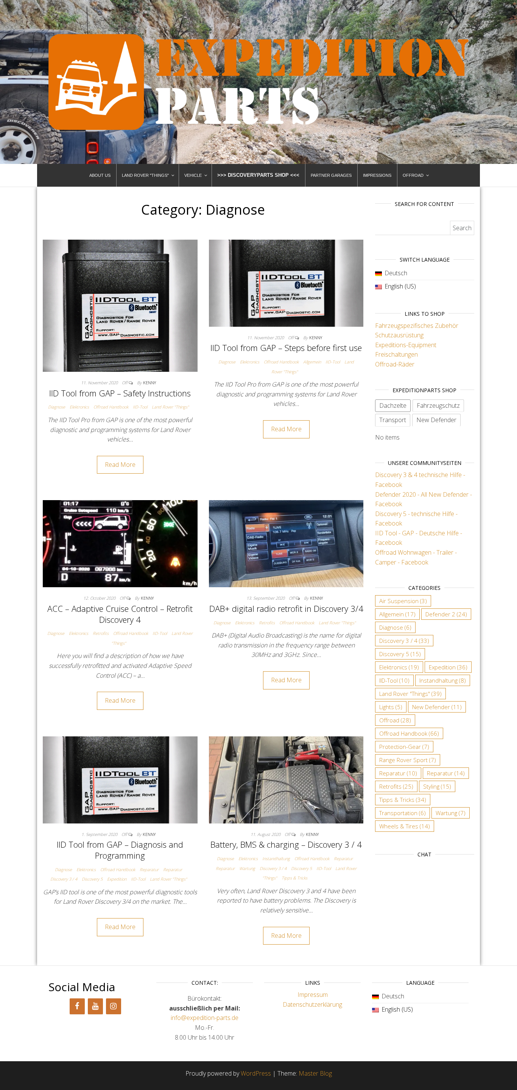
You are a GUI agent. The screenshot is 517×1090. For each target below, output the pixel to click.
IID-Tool (140, 407)
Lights (390, 707)
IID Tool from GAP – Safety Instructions (120, 393)
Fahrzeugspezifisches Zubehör (416, 325)
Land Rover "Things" (170, 407)
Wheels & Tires (404, 826)
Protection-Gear (404, 746)
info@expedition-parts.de (204, 1018)
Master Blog (315, 1073)
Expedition (116, 879)
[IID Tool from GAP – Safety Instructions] (120, 305)
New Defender (437, 707)
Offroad (395, 720)
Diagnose (56, 407)
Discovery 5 (92, 879)
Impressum (312, 994)
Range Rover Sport (407, 760)
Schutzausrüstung (399, 335)
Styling (437, 786)
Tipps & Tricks (294, 878)
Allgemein (312, 362)
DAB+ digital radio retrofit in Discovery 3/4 (286, 608)
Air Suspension (403, 601)
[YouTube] (95, 1006)
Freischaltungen (396, 354)
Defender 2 (446, 614)
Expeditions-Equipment (405, 345)
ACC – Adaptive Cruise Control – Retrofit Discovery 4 (120, 614)
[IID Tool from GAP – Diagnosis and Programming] (120, 779)
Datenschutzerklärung (312, 1004)
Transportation (402, 813)
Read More (120, 464)
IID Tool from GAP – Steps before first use (286, 347)
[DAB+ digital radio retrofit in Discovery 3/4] (286, 543)
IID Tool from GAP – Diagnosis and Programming (120, 850)
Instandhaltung (276, 858)
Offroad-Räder (394, 364)
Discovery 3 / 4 (63, 879)
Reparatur (149, 869)
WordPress (256, 1073)
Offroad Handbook (110, 407)
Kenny (149, 382)
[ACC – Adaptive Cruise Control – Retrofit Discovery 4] (120, 543)
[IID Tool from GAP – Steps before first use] (286, 282)
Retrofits (101, 633)
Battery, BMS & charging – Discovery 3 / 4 (286, 844)
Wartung (247, 868)
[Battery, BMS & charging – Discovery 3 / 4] (286, 779)
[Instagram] (113, 1006)
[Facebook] (77, 1006)
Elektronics (79, 407)
